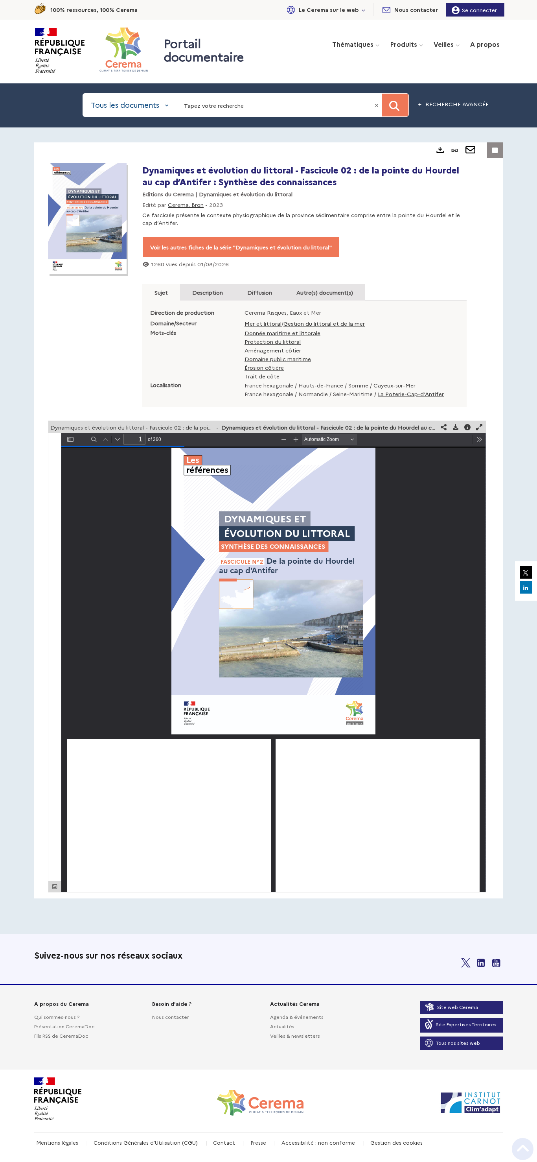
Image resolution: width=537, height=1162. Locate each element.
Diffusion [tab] (259, 292)
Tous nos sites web (458, 1042)
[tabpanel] (268, 520)
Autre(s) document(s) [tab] (324, 292)
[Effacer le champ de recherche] (377, 105)
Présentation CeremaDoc (64, 1026)
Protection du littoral (273, 341)
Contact (224, 1142)
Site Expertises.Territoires (466, 1024)
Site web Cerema (457, 1006)
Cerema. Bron (186, 204)
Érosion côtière (264, 367)
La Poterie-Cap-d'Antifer (411, 394)
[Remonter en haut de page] (522, 1149)
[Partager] (443, 427)
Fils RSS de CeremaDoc (61, 1035)
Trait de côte (262, 376)
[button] (324, 9)
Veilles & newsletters (295, 1035)
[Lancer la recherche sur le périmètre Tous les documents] (395, 105)
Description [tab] (207, 292)
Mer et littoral (263, 323)
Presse (258, 1142)
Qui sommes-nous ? (56, 1016)
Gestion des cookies (396, 1142)
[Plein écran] (479, 427)
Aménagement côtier (273, 350)
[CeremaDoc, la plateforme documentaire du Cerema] (125, 50)
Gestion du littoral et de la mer (324, 323)
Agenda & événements (297, 1016)
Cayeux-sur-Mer (394, 385)
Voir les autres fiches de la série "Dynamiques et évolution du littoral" (241, 247)
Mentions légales (57, 1142)
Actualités (282, 1026)
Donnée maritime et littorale (282, 333)
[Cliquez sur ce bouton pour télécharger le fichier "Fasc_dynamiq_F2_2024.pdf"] (455, 427)
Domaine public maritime (278, 359)
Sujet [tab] (161, 292)
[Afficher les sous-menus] (363, 9)
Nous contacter (170, 1016)
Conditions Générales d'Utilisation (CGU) (146, 1142)
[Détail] (467, 427)
